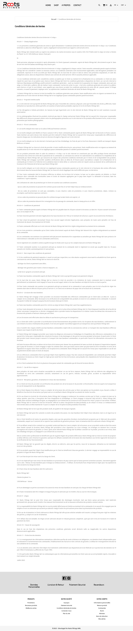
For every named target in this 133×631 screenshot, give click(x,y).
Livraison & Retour (56, 584)
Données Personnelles (34, 585)
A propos (66, 603)
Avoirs (102, 611)
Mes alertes (101, 619)
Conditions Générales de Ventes (66, 608)
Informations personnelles (102, 603)
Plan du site (66, 613)
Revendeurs (99, 584)
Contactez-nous (66, 611)
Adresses (102, 613)
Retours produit (102, 605)
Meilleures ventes (31, 608)
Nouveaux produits (31, 605)
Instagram (69, 578)
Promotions (31, 603)
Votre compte (102, 599)
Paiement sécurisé (66, 605)
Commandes (102, 608)
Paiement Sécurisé (77, 584)
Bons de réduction (102, 616)
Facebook (64, 578)
